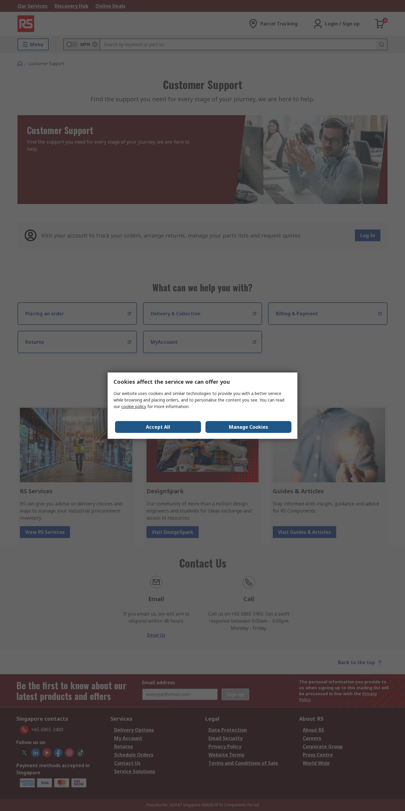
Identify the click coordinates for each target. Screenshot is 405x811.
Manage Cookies (248, 427)
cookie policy (133, 406)
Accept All (158, 427)
